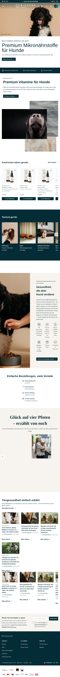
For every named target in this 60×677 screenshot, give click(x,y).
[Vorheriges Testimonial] (2, 456)
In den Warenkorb (10, 198)
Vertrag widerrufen (6, 656)
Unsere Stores (24, 644)
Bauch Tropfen (41, 187)
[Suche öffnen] (38, 6)
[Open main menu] (3, 6)
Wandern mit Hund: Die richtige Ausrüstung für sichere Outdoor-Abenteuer (48, 529)
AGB (44, 622)
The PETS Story (43, 644)
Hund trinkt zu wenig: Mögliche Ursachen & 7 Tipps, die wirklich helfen (10, 530)
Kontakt (4, 644)
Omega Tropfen (24, 187)
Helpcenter (4, 653)
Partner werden (24, 647)
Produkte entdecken (9, 96)
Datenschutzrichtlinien (40, 624)
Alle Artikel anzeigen (8, 508)
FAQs (3, 647)
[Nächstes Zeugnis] (49, 456)
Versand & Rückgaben (7, 650)
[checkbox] (33, 622)
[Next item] (56, 180)
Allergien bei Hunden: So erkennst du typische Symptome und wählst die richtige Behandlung (10, 561)
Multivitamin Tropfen (7, 187)
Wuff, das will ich (7, 59)
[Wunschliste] (46, 6)
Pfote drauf (53, 618)
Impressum (26, 662)
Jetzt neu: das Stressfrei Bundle (31, 1)
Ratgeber (41, 647)
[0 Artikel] (51, 6)
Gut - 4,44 (6, 1)
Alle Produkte (52, 162)
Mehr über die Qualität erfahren (46, 359)
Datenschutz (19, 662)
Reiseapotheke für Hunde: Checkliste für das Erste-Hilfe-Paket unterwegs (30, 528)
